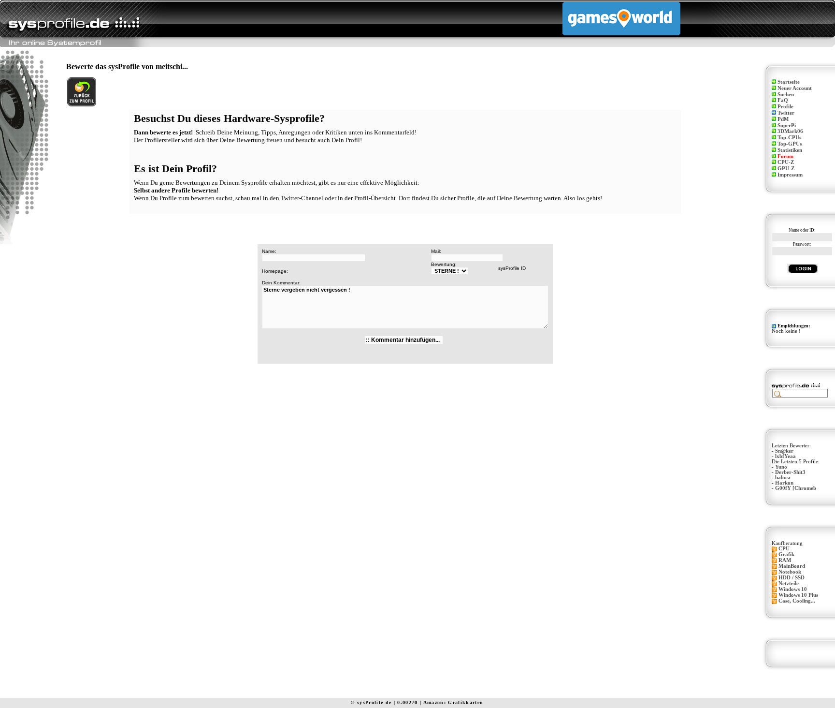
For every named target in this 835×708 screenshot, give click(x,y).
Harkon (784, 483)
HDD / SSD (791, 577)
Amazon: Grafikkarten (453, 702)
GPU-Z (785, 168)
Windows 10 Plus (798, 595)
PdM (783, 119)
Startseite (788, 82)
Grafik (786, 554)
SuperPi (786, 125)
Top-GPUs (789, 144)
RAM (784, 560)
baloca (783, 477)
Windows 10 (792, 589)
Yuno (781, 467)
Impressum (790, 174)
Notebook (789, 572)
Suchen (785, 94)
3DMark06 (790, 131)
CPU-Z (785, 162)
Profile (785, 106)
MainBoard (791, 566)
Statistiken (789, 150)
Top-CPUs (789, 137)
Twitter (785, 113)
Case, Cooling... (796, 601)
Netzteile (788, 583)
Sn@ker (784, 451)
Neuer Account (794, 88)
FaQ (782, 100)
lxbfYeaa (785, 456)
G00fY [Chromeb (795, 488)
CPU (784, 548)
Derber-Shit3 (790, 472)
